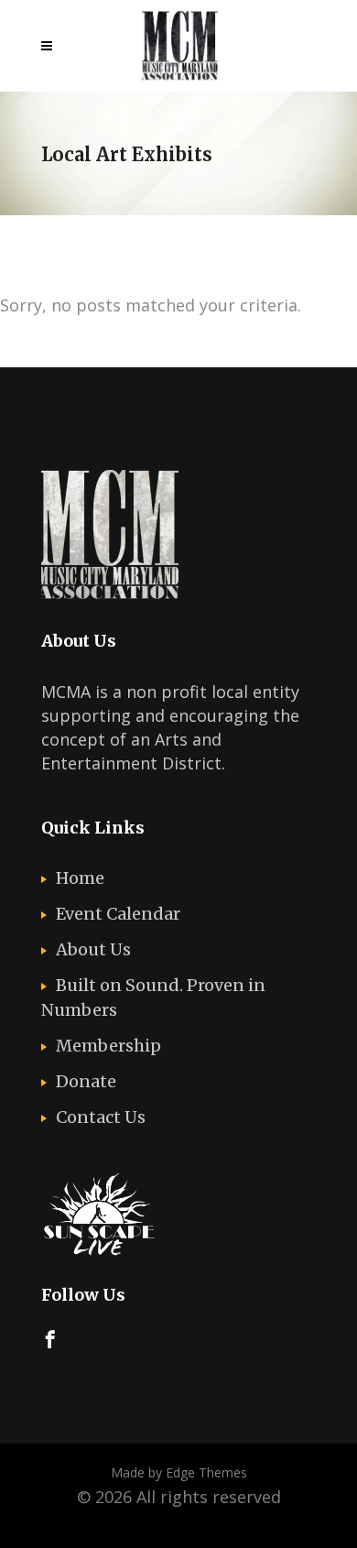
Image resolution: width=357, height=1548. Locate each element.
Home (80, 877)
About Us (93, 949)
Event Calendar (118, 913)
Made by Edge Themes (179, 1472)
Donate (86, 1081)
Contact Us (101, 1117)
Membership (108, 1045)
